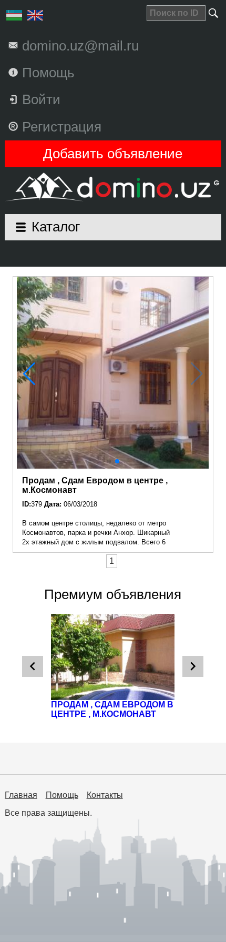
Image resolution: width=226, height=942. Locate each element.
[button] (109, 461)
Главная (21, 795)
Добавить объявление (112, 153)
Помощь (62, 795)
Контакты (105, 795)
